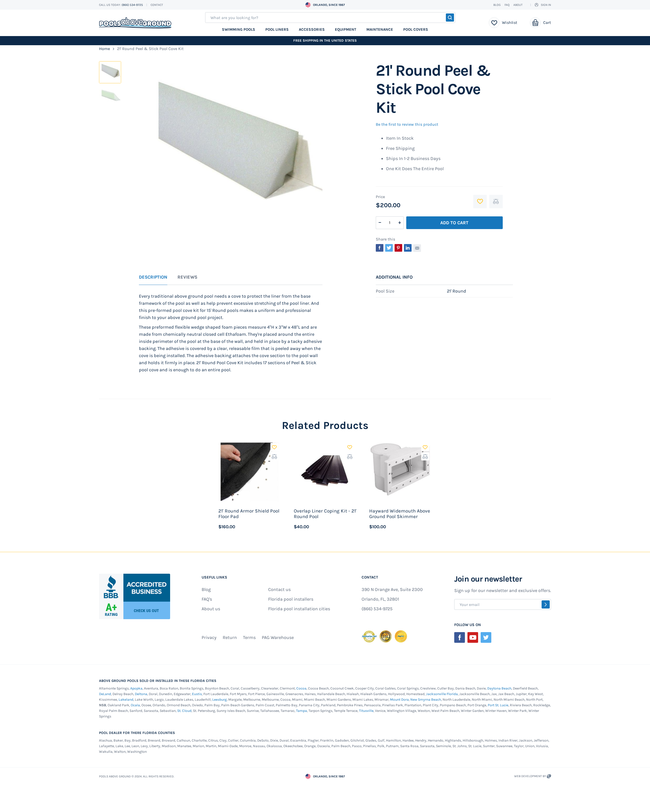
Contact (157, 5)
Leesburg (219, 699)
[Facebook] (459, 637)
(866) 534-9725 (133, 5)
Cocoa (301, 688)
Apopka (136, 688)
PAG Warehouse (278, 637)
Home (104, 48)
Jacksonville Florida (442, 694)
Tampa (301, 711)
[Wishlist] (494, 22)
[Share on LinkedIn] (408, 248)
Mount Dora (399, 699)
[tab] (153, 280)
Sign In (546, 5)
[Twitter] (486, 637)
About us (211, 609)
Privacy (209, 637)
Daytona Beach (499, 688)
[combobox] (330, 17)
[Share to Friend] (417, 248)
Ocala (135, 705)
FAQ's (207, 599)
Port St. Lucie (498, 705)
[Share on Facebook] (379, 248)
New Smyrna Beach (425, 699)
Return (230, 637)
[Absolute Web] (549, 776)
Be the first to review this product (407, 124)
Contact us (279, 589)
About (518, 5)
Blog (497, 5)
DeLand (105, 694)
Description (153, 277)
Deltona (141, 694)
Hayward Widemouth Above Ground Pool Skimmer (399, 513)
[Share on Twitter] (389, 248)
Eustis (197, 694)
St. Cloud (184, 711)
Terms (249, 637)
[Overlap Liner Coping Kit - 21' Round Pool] (325, 471)
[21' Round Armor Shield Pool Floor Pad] (249, 471)
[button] (274, 447)
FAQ (507, 5)
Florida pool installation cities (299, 609)
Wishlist (509, 22)
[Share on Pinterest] (398, 248)
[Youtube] (472, 637)
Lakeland (126, 699)
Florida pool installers (290, 599)
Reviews (187, 277)
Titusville (366, 711)
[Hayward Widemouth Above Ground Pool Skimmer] (400, 471)
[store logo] (135, 23)
